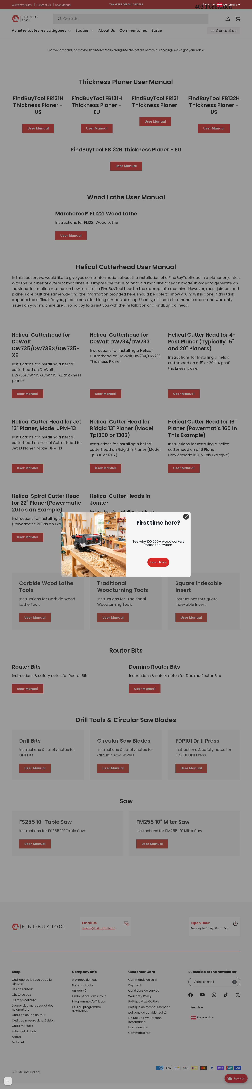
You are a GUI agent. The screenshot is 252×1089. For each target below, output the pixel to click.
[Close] (186, 516)
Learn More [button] (158, 562)
